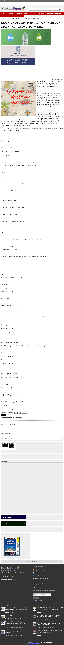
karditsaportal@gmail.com (12, 579)
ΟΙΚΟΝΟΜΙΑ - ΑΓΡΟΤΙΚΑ (22, 13)
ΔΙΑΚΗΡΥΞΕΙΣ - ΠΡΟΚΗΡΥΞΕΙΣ (54, 13)
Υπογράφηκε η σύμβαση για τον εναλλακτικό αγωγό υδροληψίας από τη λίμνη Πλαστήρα (17, 608)
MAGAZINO (33, 13)
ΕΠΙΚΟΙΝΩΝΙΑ (19, 16)
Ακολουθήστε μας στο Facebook (42, 575)
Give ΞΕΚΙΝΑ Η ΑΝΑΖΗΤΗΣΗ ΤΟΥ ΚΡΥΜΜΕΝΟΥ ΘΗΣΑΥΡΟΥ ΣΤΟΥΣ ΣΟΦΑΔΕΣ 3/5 (17, 412)
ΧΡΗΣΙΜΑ (11, 16)
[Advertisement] (30, 69)
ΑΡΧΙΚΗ (4, 13)
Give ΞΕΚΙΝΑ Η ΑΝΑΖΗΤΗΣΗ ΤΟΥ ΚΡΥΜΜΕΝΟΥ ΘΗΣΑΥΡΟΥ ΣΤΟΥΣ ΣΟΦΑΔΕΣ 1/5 (15, 412)
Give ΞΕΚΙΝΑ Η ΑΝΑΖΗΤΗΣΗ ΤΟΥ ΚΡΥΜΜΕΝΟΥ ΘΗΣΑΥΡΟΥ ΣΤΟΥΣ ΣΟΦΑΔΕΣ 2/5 (16, 412)
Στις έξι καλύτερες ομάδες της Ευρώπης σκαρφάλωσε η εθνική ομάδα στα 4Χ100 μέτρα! (16, 623)
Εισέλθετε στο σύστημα (8, 417)
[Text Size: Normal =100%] (3, 430)
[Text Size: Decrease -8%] (3, 429)
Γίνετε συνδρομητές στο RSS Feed (43, 570)
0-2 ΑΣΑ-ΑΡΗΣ (9, 615)
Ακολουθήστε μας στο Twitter (42, 573)
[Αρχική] (13, 8)
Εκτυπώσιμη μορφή (58, 79)
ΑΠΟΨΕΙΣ (11, 13)
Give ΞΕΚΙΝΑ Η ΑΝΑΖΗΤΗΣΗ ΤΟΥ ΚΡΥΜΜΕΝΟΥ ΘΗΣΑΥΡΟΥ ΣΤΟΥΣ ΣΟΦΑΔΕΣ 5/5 (20, 412)
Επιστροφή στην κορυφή (32, 561)
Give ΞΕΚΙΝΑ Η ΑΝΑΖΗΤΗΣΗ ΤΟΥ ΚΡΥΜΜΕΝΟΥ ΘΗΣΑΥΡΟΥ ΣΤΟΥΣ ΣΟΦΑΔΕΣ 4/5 (19, 412)
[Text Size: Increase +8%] (3, 427)
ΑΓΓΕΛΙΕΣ (3, 16)
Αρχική (2, 18)
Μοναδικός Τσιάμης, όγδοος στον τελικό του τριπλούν (17, 631)
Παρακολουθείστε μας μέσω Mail (43, 578)
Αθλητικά (7, 618)
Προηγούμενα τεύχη (37, 600)
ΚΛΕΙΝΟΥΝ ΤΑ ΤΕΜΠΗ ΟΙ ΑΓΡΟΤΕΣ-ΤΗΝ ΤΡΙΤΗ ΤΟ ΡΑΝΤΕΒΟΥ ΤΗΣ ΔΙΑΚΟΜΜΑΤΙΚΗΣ (49, 616)
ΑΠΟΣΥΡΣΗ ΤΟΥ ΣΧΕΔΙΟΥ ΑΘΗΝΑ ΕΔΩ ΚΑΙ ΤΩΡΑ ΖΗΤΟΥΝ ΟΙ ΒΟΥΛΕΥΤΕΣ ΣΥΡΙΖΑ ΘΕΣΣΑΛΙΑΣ (50, 608)
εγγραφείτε (18, 417)
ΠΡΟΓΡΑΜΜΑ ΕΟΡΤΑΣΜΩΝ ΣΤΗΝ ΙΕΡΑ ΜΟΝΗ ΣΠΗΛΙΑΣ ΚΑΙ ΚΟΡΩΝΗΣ (49, 623)
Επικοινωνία (49, 642)
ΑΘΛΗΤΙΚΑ (41, 13)
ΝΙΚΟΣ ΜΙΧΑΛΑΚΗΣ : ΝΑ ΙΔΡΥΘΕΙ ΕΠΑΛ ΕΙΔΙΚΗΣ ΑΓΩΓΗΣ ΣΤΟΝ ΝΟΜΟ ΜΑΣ (49, 631)
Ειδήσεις (7, 18)
